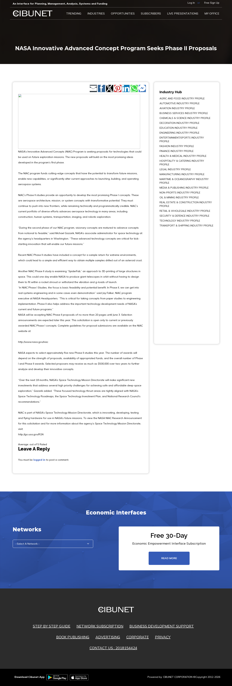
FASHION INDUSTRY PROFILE (177, 146)
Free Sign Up (211, 2)
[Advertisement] (170, 283)
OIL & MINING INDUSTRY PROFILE (179, 197)
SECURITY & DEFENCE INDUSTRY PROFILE (184, 215)
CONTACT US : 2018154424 (113, 648)
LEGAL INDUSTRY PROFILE (175, 169)
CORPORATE (137, 637)
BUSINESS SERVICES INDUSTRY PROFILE (184, 113)
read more (169, 558)
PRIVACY (163, 637)
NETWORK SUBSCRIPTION (99, 626)
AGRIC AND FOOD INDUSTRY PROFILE (182, 98)
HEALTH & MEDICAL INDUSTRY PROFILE (183, 156)
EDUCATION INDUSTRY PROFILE (179, 127)
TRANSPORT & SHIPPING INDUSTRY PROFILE (186, 225)
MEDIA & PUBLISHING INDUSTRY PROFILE (184, 187)
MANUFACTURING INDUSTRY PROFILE (182, 174)
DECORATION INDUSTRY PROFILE (179, 123)
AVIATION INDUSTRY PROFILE (177, 108)
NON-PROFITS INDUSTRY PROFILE (180, 192)
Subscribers (151, 13)
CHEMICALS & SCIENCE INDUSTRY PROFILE (185, 118)
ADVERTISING (108, 637)
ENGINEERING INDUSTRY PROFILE (179, 132)
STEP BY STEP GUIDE (51, 626)
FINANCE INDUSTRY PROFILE (177, 151)
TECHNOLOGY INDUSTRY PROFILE (180, 220)
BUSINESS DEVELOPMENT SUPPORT (161, 626)
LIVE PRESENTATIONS (182, 13)
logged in (39, 459)
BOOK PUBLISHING (72, 637)
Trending (73, 13)
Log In (191, 2)
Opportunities (123, 13)
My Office (211, 13)
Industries (96, 13)
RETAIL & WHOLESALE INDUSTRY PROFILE (185, 210)
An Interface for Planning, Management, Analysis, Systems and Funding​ (60, 3)
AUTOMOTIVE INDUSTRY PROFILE (180, 103)
